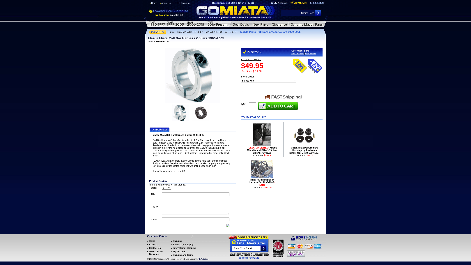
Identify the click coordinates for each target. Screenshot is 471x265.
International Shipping (184, 248)
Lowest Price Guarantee (156, 252)
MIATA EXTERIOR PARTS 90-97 (222, 32)
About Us (166, 3)
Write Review (310, 53)
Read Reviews (297, 53)
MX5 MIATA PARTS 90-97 (190, 32)
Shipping (177, 241)
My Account (179, 251)
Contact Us (155, 248)
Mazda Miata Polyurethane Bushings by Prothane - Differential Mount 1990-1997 (304, 150)
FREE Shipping (182, 3)
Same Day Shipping (183, 244)
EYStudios (203, 259)
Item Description (159, 129)
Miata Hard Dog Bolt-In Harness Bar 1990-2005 (262, 182)
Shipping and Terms (183, 255)
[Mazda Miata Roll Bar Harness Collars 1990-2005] (192, 75)
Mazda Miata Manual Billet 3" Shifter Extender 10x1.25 (262, 150)
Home (154, 3)
